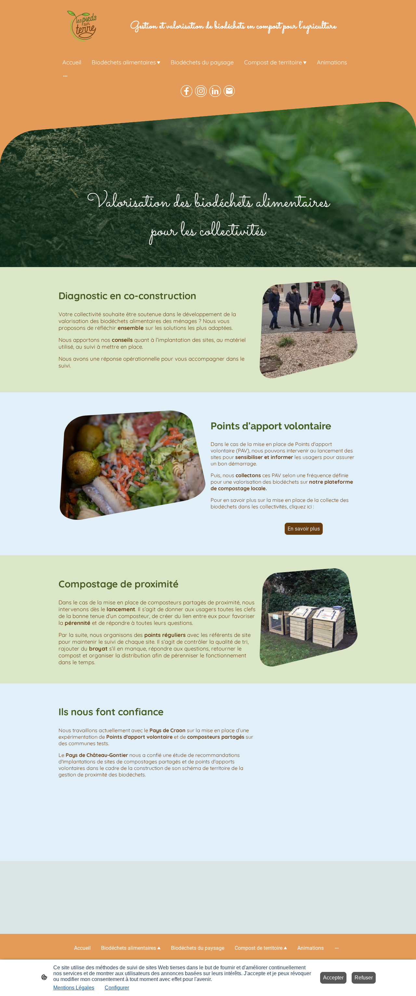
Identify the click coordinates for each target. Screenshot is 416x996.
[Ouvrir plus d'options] (65, 76)
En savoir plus (304, 529)
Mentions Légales (73, 987)
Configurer (117, 987)
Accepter (333, 977)
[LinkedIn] (215, 91)
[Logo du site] (82, 26)
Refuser (364, 977)
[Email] (229, 91)
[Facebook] (186, 91)
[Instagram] (201, 91)
